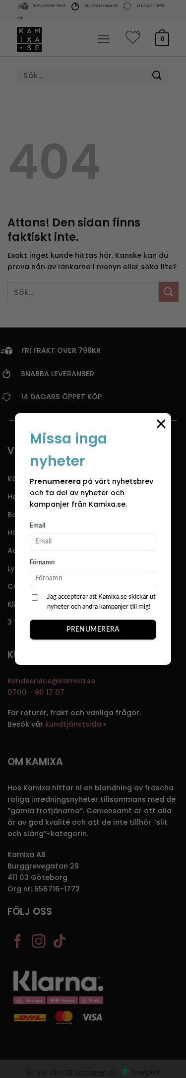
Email (37, 526)
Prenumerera (93, 629)
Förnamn (42, 562)
